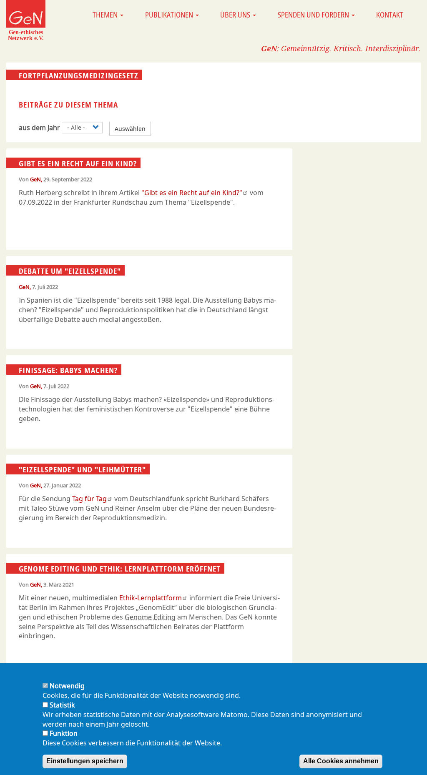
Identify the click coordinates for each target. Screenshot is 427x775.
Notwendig (67, 685)
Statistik (62, 705)
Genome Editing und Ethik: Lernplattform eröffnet (120, 569)
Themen (106, 15)
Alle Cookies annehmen (341, 761)
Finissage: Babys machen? (68, 370)
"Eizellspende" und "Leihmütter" (82, 469)
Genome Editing (150, 617)
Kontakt (389, 15)
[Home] (25, 20)
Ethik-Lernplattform (150, 597)
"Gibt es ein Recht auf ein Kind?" (191, 192)
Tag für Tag (89, 498)
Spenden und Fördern (314, 15)
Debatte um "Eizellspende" (70, 271)
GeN (35, 179)
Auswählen (130, 129)
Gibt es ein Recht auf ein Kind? (78, 163)
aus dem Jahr (39, 127)
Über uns (236, 15)
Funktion (64, 733)
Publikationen (170, 15)
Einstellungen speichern (84, 761)
